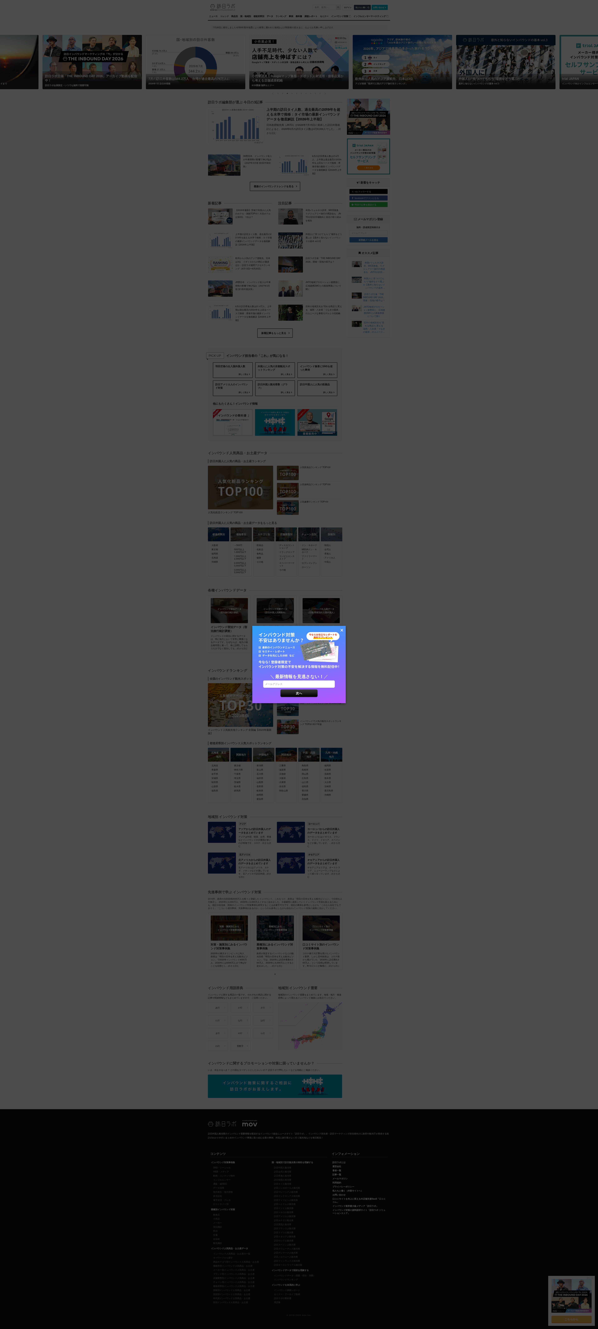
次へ (299, 693)
